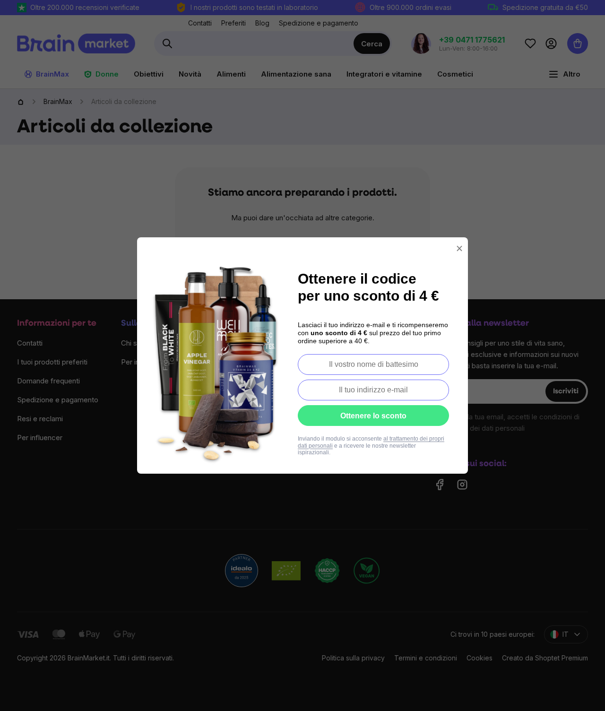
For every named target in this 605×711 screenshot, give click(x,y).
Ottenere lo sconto (373, 416)
